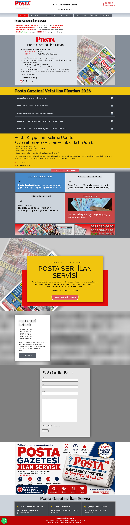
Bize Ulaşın (106, 15)
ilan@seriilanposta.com (24, 30)
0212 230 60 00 (58, 25)
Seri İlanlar (34, 15)
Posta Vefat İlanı (65, 15)
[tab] (65, 98)
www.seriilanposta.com (56, 522)
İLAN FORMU (27, 355)
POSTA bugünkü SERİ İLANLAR (65, 170)
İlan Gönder (94, 15)
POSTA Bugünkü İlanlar (65, 297)
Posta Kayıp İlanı (50, 15)
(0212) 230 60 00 (109, 3)
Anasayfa (23, 15)
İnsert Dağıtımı (81, 15)
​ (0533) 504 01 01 (109, 5)
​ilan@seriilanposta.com (74, 522)
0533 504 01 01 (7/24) (23, 165)
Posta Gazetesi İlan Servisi (45, 45)
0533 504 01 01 (55, 27)
